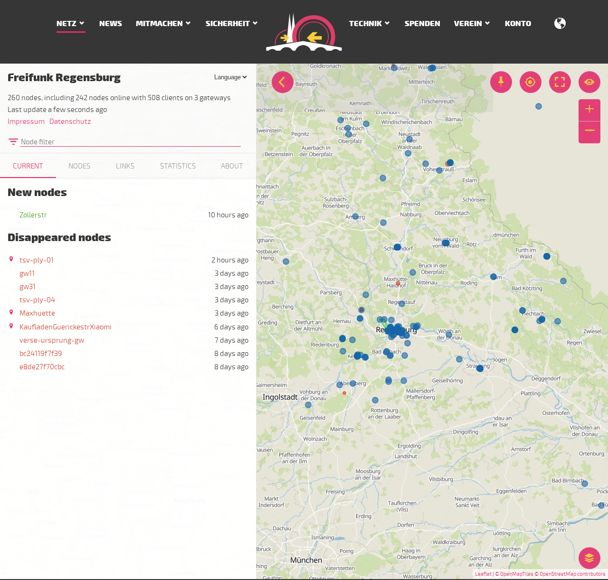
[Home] (304, 32)
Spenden (422, 23)
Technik (365, 23)
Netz (66, 23)
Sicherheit (228, 23)
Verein (468, 23)
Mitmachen (159, 23)
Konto (518, 23)
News (110, 23)
